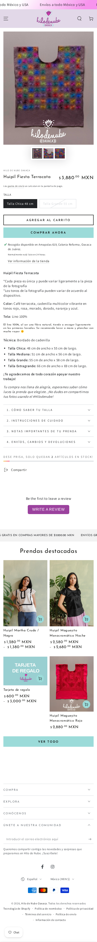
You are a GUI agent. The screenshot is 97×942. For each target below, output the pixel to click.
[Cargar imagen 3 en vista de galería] (60, 153)
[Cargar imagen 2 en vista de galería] (48, 153)
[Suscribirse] (91, 839)
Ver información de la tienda (28, 261)
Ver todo (48, 741)
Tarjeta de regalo (16, 690)
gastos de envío (16, 186)
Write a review (48, 509)
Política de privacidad (80, 908)
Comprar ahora (48, 232)
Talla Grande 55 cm (58, 204)
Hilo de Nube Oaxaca (16, 170)
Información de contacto (51, 920)
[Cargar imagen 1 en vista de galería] (37, 153)
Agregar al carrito (48, 220)
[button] (79, 18)
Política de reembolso (48, 908)
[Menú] (6, 18)
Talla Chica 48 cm (20, 204)
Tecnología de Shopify (16, 908)
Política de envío (66, 914)
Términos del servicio (38, 914)
